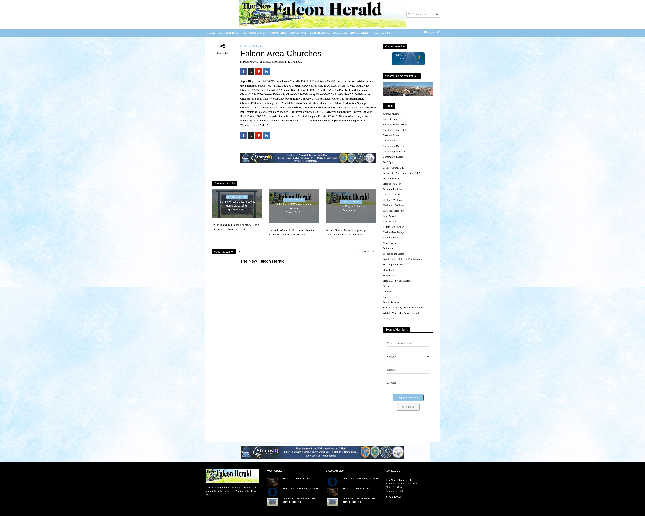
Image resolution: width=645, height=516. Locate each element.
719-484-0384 (393, 497)
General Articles (251, 46)
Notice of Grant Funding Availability (301, 488)
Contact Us (382, 32)
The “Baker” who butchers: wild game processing (236, 203)
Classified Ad (319, 32)
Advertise (278, 32)
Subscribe (340, 32)
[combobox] (408, 356)
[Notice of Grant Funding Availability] (272, 491)
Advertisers (359, 32)
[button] (322, 452)
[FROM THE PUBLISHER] (272, 481)
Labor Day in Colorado (351, 206)
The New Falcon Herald (274, 61)
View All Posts (366, 251)
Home (211, 32)
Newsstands (298, 32)
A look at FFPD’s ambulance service (294, 206)
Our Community (254, 32)
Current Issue (229, 32)
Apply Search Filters (408, 397)
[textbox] (391, 356)
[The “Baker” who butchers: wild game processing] (272, 501)
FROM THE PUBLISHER (296, 478)
